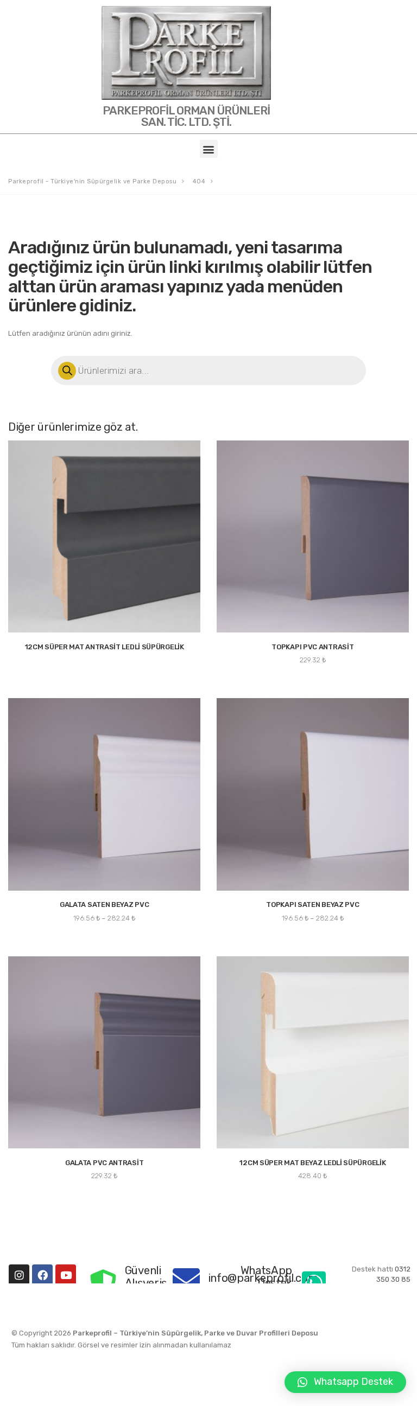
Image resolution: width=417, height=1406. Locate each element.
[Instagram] (19, 1274)
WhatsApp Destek (267, 1276)
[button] (209, 149)
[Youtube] (65, 1274)
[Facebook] (42, 1274)
